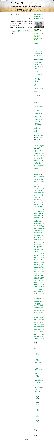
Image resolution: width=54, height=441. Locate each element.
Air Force (42, 143)
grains (34, 233)
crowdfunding (39, 199)
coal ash (37, 188)
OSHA (43, 158)
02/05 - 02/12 (37, 422)
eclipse (43, 207)
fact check (39, 218)
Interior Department (42, 152)
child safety (38, 184)
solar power (39, 313)
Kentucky (37, 153)
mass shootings (42, 260)
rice (43, 297)
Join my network (38, 96)
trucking (43, 329)
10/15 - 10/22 (37, 359)
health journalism (39, 237)
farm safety (38, 219)
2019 (35, 347)
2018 (35, 348)
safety (37, 304)
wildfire (40, 336)
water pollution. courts (39, 334)
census (35, 183)
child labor (35, 184)
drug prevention (40, 206)
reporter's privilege (39, 296)
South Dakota (37, 163)
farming (16, 31)
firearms (43, 223)
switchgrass (35, 322)
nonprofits (43, 272)
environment (42, 214)
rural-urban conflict (39, 301)
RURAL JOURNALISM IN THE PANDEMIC (39, 64)
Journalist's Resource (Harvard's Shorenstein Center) (38, 124)
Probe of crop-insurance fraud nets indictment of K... (38, 386)
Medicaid (37, 154)
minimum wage (38, 266)
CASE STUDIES (36, 81)
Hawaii (35, 151)
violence (35, 332)
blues (41, 177)
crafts (43, 197)
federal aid (38, 221)
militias (38, 265)
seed (36, 307)
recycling (35, 294)
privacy (35, 288)
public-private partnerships (39, 291)
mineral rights (35, 266)
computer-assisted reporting (41, 192)
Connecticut (35, 147)
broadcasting (42, 179)
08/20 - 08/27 (37, 398)
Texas (41, 163)
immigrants (38, 244)
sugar (39, 320)
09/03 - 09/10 (37, 396)
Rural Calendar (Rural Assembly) (38, 114)
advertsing (39, 168)
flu (42, 224)
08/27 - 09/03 (37, 397)
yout (43, 338)
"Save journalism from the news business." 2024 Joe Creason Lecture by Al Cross (39, 59)
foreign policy (42, 226)
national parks (35, 269)
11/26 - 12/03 (37, 354)
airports (43, 170)
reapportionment (40, 293)
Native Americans (41, 156)
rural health (41, 298)
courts (41, 197)
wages (40, 333)
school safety (35, 306)
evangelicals (37, 217)
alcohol (35, 171)
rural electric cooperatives (37, 298)
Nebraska (36, 157)
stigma (43, 317)
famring (35, 219)
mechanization (35, 262)
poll (36, 283)
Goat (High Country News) (37, 128)
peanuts (35, 278)
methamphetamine (39, 264)
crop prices (35, 199)
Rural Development (36, 162)
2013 (35, 430)
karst (38, 254)
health (43, 235)
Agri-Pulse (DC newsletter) (37, 139)
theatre (36, 326)
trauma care (37, 329)
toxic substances (37, 327)
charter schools (40, 183)
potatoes (39, 284)
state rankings (37, 317)
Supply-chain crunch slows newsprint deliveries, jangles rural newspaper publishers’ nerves (38, 87)
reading (35, 293)
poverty (43, 284)
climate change (40, 187)
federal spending (40, 222)
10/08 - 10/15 (37, 360)
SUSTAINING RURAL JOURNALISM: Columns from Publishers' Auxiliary (38, 53)
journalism (38, 95)
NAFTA (35, 156)
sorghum (42, 314)
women (36, 337)
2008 (35, 434)
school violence (39, 306)
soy (43, 314)
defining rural (35, 201)
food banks (41, 225)
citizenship (38, 186)
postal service (36, 284)
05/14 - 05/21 (37, 410)
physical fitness (42, 280)
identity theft (35, 244)
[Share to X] (26, 30)
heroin (36, 239)
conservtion (35, 193)
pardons (35, 277)
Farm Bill (35, 149)
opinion (43, 275)
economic (35, 208)
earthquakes (40, 207)
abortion (35, 166)
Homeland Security (40, 151)
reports (11, 23)
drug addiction (37, 206)
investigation (38, 249)
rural (39, 95)
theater (35, 326)
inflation (43, 245)
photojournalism (38, 280)
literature (35, 257)
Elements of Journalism (37, 130)
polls (40, 283)
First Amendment (39, 149)
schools (43, 306)
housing (35, 242)
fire (39, 223)
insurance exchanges (36, 247)
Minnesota (35, 155)
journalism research (41, 252)
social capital (40, 312)
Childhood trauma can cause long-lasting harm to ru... (38, 368)
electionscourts (35, 211)
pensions (37, 278)
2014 (35, 429)
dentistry (43, 201)
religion (43, 295)
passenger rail (40, 277)
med (37, 262)
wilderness (38, 336)
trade (40, 327)
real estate (37, 293)
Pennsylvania (35, 161)
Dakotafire (36, 131)
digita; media (35, 202)
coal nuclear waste (40, 188)
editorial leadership (36, 210)
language (40, 255)
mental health (40, 263)
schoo (41, 304)
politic (40, 282)
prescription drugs (41, 286)
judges (41, 253)
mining (41, 266)
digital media (39, 202)
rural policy (38, 300)
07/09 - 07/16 (37, 403)
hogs (41, 240)
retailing (39, 297)
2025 (35, 342)
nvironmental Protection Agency (40, 273)
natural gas (42, 269)
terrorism (39, 325)
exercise (40, 217)
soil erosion (37, 313)
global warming (41, 231)
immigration (42, 244)
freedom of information (37, 228)
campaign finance (42, 181)
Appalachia (37, 144)
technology (18, 31)
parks (38, 277)
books (43, 177)
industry (37, 245)
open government (39, 275)
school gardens (38, 305)
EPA (34, 148)
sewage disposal (40, 308)
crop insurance (42, 198)
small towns (35, 312)
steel (39, 317)
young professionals (41, 338)
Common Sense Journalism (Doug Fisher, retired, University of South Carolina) (39, 135)
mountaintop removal (41, 267)
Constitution (38, 147)
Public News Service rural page (38, 116)
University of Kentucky (37, 102)
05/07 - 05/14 (37, 411)
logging (38, 258)
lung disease (42, 258)
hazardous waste (36, 235)
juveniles (37, 254)
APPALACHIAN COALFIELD (38, 75)
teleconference (42, 324)
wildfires (43, 336)
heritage (35, 239)
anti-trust (35, 172)
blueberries (35, 177)
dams (36, 200)
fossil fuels (39, 227)
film (37, 223)
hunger (43, 242)
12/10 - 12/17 (37, 352)
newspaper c (35, 271)
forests (37, 227)
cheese (43, 183)
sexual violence (38, 310)
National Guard (37, 156)
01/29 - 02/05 (37, 423)
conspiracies (38, 193)
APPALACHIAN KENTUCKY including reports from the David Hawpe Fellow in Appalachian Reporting (39, 73)
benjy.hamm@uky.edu (36, 10)
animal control (40, 171)
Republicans (42, 161)
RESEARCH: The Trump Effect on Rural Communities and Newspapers (39, 62)
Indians (38, 152)
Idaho (43, 151)
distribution (35, 204)
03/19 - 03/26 (37, 417)
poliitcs (38, 282)
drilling (37, 205)
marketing (35, 260)
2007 (35, 435)
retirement (41, 297)
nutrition (35, 273)
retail (37, 297)
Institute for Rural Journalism (23, 7)
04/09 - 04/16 (37, 414)
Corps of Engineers (40, 147)
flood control (35, 224)
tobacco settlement (42, 326)
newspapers (36, 272)
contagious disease (39, 194)
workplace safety (36, 338)
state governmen (42, 315)
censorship (43, 182)
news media (37, 270)
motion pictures (36, 267)
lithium (36, 257)
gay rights (40, 230)
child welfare (42, 184)
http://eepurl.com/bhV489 (36, 43)
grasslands (43, 233)
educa (43, 210)
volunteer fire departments (41, 332)
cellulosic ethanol (37, 182)
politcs (39, 282)
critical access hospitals (36, 198)
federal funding (42, 221)
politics (42, 282)
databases (40, 200)
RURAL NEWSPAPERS (37, 58)
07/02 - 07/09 (37, 404)
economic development (40, 208)
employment (35, 213)
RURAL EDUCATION (37, 78)
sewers (43, 308)
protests (38, 289)
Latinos (41, 153)
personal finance (39, 278)
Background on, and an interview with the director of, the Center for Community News (39, 88)
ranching (40, 292)
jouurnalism (39, 253)
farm (36, 219)
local (43, 257)
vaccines (41, 331)
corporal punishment (41, 195)
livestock (38, 257)
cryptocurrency (42, 199)
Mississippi (38, 155)
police (35, 282)
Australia (35, 145)
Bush (41, 145)
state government (36, 316)
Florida (35, 150)
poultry (40, 284)
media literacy (40, 262)
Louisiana (43, 153)
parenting (37, 277)
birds (39, 176)
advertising (37, 168)
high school (38, 239)
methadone (35, 264)
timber (37, 326)
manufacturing (42, 259)
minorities (43, 266)
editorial (43, 209)
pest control (42, 278)
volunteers (35, 333)
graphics (40, 233)
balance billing (38, 174)
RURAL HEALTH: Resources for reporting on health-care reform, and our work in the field (39, 69)
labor (43, 254)
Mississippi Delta (42, 155)
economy (38, 209)
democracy (40, 201)
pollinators (38, 283)
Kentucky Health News (37, 123)
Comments (36, 47)
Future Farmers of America (38, 150)
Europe (43, 148)
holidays (43, 240)
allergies (36, 171)
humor (41, 242)
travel (39, 329)
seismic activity (38, 307)
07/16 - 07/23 (37, 402)
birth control (41, 176)
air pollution (38, 170)
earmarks (38, 207)
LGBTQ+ (39, 153)
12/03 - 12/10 (37, 353)
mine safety (42, 265)
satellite (38, 304)
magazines (35, 259)
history (39, 240)
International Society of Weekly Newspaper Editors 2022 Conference (39, 66)
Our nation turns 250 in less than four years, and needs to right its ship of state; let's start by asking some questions (39, 77)
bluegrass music (38, 177)
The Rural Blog (17, 3)
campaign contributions (36, 181)
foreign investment (38, 226)
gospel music (38, 232)
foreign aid (35, 226)
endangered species (41, 213)
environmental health (37, 215)
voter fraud (37, 333)
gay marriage (37, 230)
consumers (35, 194)
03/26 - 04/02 (37, 416)
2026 (35, 341)
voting (39, 333)
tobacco (39, 326)
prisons (43, 287)
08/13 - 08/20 (37, 399)
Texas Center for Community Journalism (39, 106)
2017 (35, 349)
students (43, 319)
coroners (38, 195)
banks (43, 174)
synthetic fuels (41, 322)
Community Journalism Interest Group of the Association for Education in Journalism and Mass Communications (39, 134)
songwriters (39, 314)
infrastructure (42, 246)
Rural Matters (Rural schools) (38, 111)
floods (41, 224)
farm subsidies (42, 219)
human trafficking (38, 242)
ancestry (38, 171)
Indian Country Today (37, 127)
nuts (36, 273)
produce (37, 288)
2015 (35, 428)
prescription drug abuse (36, 286)
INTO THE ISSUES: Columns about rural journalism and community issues (39, 54)
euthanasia (35, 217)
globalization (35, 232)
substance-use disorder (36, 320)
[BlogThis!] (25, 30)
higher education (42, 239)
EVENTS (36, 85)
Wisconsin (38, 165)
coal (35, 188)
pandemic (38, 276)
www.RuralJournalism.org (37, 101)
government (42, 232)
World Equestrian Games (41, 165)
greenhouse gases (38, 234)
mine (40, 265)
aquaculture (42, 172)
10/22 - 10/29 (37, 358)
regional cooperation (36, 295)
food (39, 225)
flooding (38, 224)
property (43, 288)
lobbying (42, 257)
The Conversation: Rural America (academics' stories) (38, 105)
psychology (40, 289)
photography (35, 280)
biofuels (43, 175)
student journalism (36, 319)
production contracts (40, 288)
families (43, 218)
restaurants (35, 297)
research (42, 296)
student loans (40, 319)
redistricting (38, 294)
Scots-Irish (40, 162)
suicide (41, 320)
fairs (41, 218)
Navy (34, 157)
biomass (35, 176)
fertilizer (35, 223)
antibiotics (37, 172)
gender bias (42, 230)
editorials (41, 210)
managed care (39, 259)
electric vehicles (39, 211)
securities (35, 307)
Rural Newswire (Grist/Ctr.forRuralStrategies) (38, 110)
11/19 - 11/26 (37, 355)
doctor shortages (41, 204)
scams (40, 304)
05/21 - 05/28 (37, 409)
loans (40, 257)
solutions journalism (36, 314)
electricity (42, 211)
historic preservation (36, 240)
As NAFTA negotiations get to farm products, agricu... (38, 378)
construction (42, 193)
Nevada (38, 157)
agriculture (13, 31)
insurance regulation (41, 247)
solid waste (42, 313)
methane (43, 264)
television (35, 325)
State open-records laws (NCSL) (38, 107)
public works (35, 291)
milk (39, 265)
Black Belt (40, 145)
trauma (35, 329)
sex (34, 309)
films (38, 223)
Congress (42, 146)
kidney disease (40, 254)
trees (41, 329)
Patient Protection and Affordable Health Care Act (39, 160)
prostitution (35, 289)
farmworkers (35, 221)
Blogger (28, 439)
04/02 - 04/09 (37, 415)
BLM (36, 145)
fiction (36, 223)
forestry (35, 227)
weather (43, 334)
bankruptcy (41, 174)
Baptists (38, 145)
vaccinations (38, 331)
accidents (43, 166)
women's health (39, 337)
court (39, 197)
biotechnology (37, 176)
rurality (35, 304)
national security (39, 269)
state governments (41, 316)
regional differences (40, 295)
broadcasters (38, 179)
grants (38, 233)
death (41, 200)
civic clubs (41, 186)
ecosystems (41, 209)
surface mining (42, 321)
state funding (39, 315)
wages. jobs (42, 333)
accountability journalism (37, 167)
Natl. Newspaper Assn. (37, 117)
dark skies (38, 200)
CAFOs (43, 145)
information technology (37, 246)
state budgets (36, 315)
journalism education (41, 251)
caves (34, 182)
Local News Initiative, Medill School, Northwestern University (38, 119)
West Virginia (35, 165)
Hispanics (37, 151)
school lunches (42, 305)
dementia (38, 201)
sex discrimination (39, 309)
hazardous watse (40, 235)
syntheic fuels (38, 322)
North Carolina (36, 158)
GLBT (43, 150)
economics (35, 209)
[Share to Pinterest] (27, 30)
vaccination (35, 331)
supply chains (38, 321)
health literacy (42, 237)
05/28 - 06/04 (37, 408)
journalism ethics (36, 252)
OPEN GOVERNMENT (37, 80)
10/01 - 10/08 (37, 393)
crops (14, 31)
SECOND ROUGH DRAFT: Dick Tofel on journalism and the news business (39, 74)
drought (41, 205)
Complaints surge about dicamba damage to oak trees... (38, 382)
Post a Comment (13, 34)
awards (35, 174)
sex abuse (36, 309)
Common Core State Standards (37, 146)
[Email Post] (23, 30)
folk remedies (37, 225)
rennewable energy (36, 296)
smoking (38, 312)
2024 (35, 343)
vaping (43, 331)
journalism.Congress (36, 253)
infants (41, 245)
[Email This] (24, 30)
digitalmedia (43, 202)
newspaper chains (41, 271)
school (43, 304)
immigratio (40, 244)
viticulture (37, 332)
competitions (35, 192)
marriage (39, 260)
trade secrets (42, 327)
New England (41, 157)
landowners (38, 255)
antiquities (40, 172)
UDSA (43, 163)
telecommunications (36, 324)
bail (36, 174)
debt (43, 200)
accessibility (39, 166)
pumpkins (42, 291)
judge (40, 253)
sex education (42, 309)
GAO (41, 150)
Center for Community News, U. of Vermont (39, 136)
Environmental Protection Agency (38, 148)
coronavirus (35, 195)
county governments (36, 197)
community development (40, 190)
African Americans (39, 143)
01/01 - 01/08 (37, 426)
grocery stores (42, 234)
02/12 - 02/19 (37, 421)
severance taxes (37, 308)
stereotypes (41, 317)
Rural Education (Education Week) (38, 113)
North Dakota (40, 158)
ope (36, 275)
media (38, 262)
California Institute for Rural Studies (38, 137)
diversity (37, 204)
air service (41, 170)
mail (37, 259)
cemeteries (40, 182)
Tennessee (40, 163)
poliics (36, 282)
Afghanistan (35, 143)
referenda (40, 294)
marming (37, 260)
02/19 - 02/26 (37, 420)
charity (37, 183)
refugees (43, 294)
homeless (38, 241)
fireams (40, 223)
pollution (43, 283)
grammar (37, 233)
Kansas (35, 153)
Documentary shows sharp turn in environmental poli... (38, 379)
